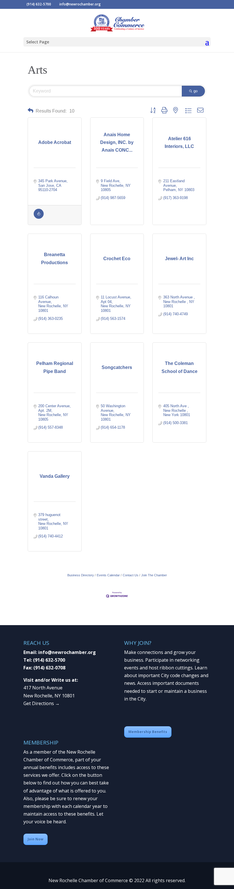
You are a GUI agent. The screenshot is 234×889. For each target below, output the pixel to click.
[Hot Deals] (39, 217)
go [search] (195, 91)
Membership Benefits (147, 731)
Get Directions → (41, 703)
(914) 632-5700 (49, 660)
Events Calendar (108, 575)
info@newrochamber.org (67, 652)
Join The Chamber (154, 575)
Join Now (35, 839)
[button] (30, 111)
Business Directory (80, 575)
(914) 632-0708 (49, 668)
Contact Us (130, 575)
